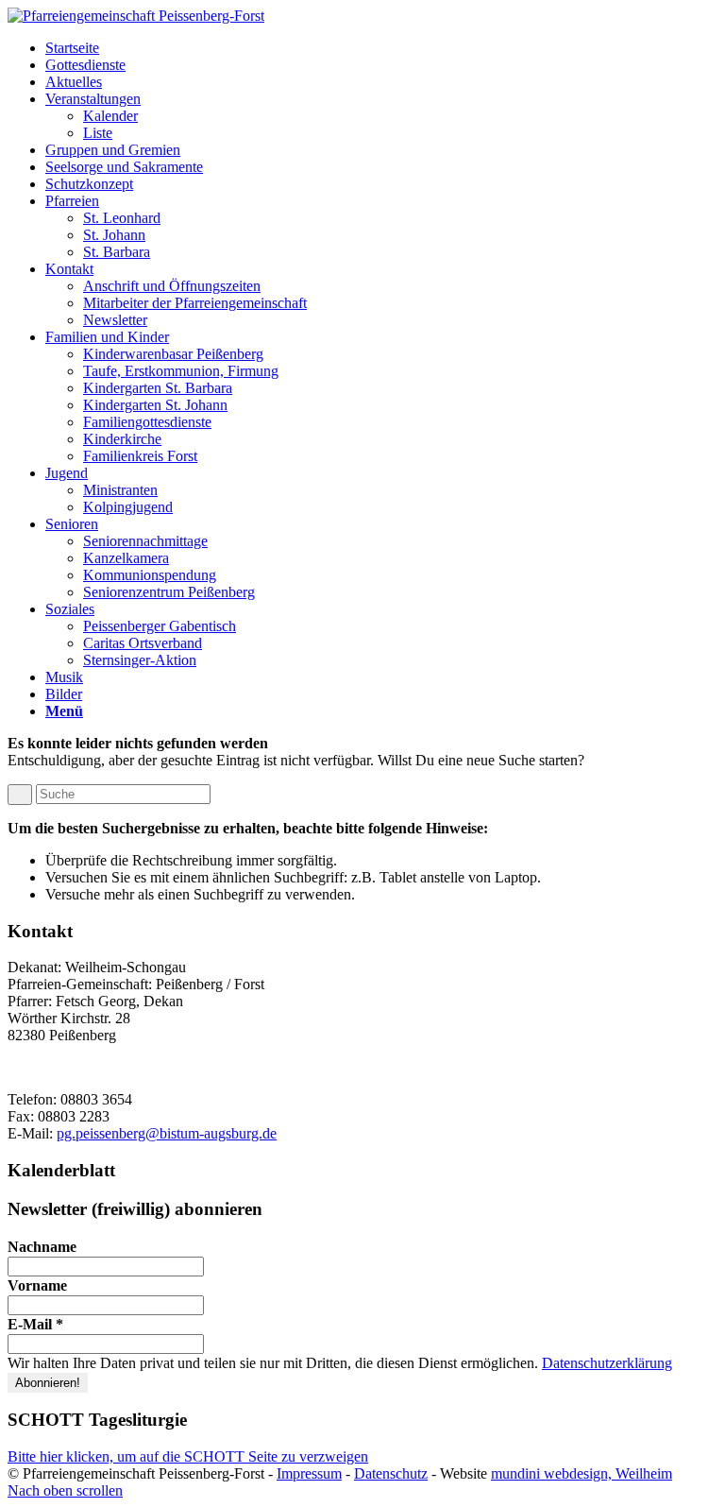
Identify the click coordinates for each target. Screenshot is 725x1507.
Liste (97, 133)
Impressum (309, 1473)
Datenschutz (391, 1473)
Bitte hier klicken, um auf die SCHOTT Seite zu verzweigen (188, 1456)
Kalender (110, 116)
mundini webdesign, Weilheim (581, 1473)
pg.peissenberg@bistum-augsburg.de (167, 1133)
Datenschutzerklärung (607, 1363)
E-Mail (35, 1324)
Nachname (42, 1247)
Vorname (37, 1285)
